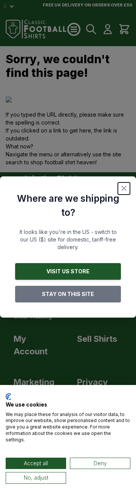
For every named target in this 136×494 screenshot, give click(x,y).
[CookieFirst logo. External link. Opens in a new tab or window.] (8, 396)
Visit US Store (68, 271)
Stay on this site (68, 294)
